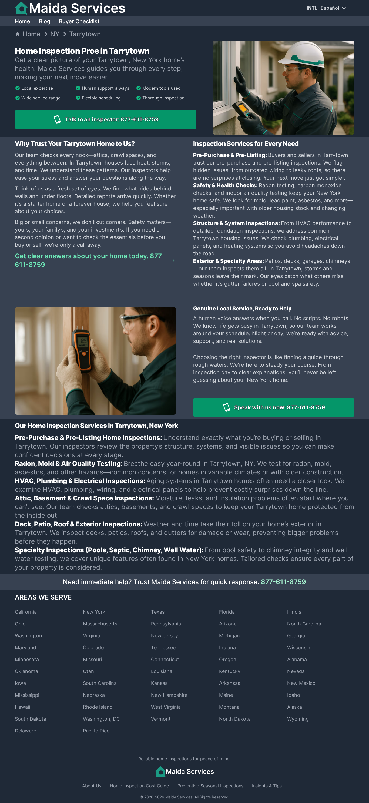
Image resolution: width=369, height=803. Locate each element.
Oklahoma (26, 671)
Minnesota (27, 659)
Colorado (93, 647)
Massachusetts (100, 624)
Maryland (25, 647)
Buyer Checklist (79, 21)
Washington (28, 635)
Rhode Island (98, 707)
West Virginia (166, 707)
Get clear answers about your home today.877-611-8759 (90, 260)
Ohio (20, 624)
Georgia (296, 635)
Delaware (25, 731)
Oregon (227, 659)
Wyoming (298, 719)
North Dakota (235, 719)
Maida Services (178, 797)
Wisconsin (298, 647)
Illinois (294, 612)
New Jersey (164, 635)
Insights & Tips (267, 785)
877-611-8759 (283, 582)
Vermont (161, 719)
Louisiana (161, 671)
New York (94, 612)
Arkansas (229, 683)
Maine (226, 695)
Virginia (91, 635)
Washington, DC (101, 719)
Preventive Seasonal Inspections (210, 785)
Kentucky (229, 671)
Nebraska (94, 695)
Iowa (20, 683)
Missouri (92, 659)
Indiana (227, 647)
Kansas (159, 683)
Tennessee (163, 647)
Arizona (228, 624)
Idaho (293, 695)
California (26, 612)
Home (22, 21)
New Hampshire (169, 695)
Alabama (297, 659)
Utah (88, 671)
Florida (227, 612)
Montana (229, 707)
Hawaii (22, 707)
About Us (91, 785)
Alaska (294, 707)
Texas (158, 612)
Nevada (296, 671)
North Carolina (304, 624)
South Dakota (30, 719)
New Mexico (301, 683)
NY (54, 34)
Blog (44, 21)
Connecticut (165, 659)
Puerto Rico (96, 731)
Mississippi (27, 695)
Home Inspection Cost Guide (139, 785)
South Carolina (100, 683)
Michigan (229, 635)
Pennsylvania (166, 624)
